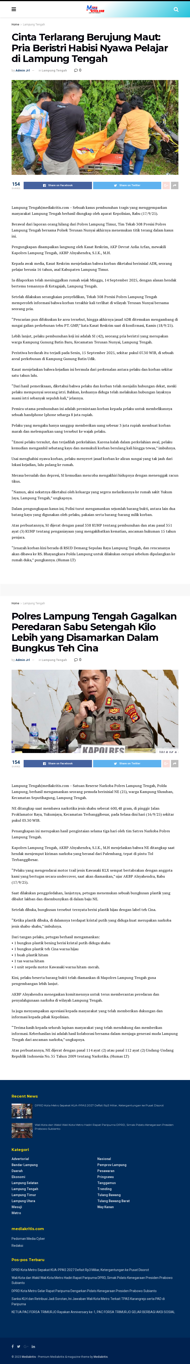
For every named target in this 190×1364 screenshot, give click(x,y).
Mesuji (17, 1207)
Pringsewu (105, 1177)
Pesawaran (105, 1171)
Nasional (104, 1159)
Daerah (17, 1171)
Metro (16, 1213)
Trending (104, 1189)
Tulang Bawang (109, 1195)
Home (15, 24)
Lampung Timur (24, 1195)
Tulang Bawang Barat (113, 1201)
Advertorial (20, 1159)
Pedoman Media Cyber (28, 1239)
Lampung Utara (23, 1201)
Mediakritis (29, 1356)
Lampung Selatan (25, 1183)
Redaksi (17, 1245)
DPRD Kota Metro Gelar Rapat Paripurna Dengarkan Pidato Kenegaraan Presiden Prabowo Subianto (84, 1291)
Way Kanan (105, 1207)
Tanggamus (106, 1183)
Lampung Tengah (34, 24)
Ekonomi (18, 1177)
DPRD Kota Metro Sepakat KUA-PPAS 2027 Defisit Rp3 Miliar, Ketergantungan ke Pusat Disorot (99, 1105)
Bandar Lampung (25, 1165)
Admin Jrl (23, 70)
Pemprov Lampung (112, 1165)
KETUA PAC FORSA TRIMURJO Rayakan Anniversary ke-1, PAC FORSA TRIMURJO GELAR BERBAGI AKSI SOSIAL (93, 1312)
